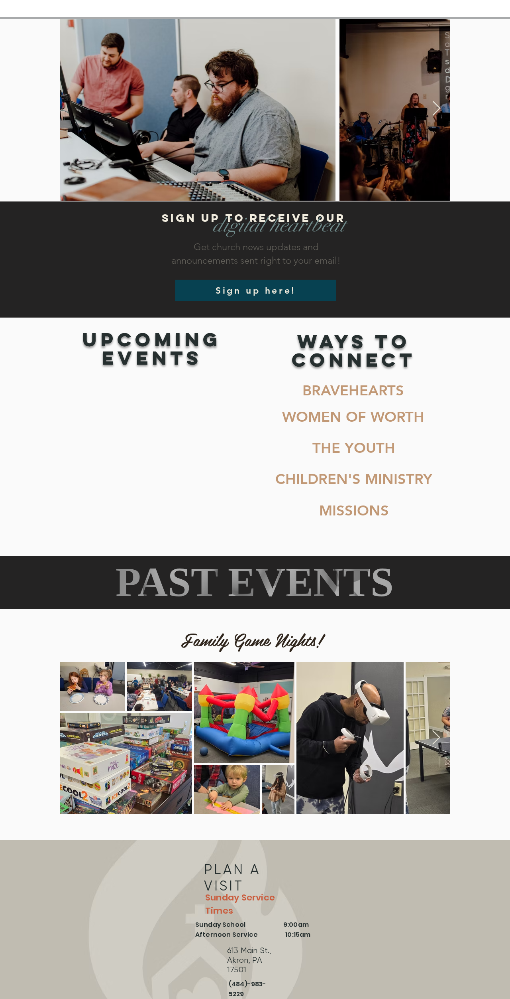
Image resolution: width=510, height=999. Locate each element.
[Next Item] (436, 108)
